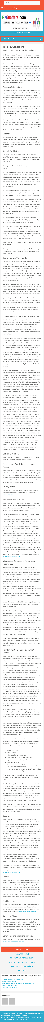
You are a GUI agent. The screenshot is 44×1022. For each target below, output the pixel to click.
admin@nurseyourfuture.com (11, 556)
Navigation (8, 39)
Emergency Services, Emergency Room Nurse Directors (18, 983)
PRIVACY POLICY (7, 495)
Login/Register (15, 8)
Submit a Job (4, 8)
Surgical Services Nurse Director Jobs (12, 979)
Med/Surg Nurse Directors (9, 981)
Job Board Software (7, 1015)
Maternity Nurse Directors (9, 987)
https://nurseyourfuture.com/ (33, 1013)
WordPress (24, 1015)
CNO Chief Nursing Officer (9, 985)
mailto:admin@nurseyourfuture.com (13, 941)
